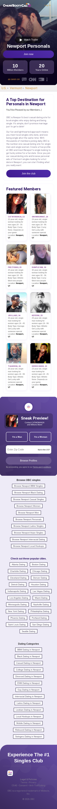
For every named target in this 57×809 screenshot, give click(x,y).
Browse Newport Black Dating (28, 492)
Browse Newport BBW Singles (28, 486)
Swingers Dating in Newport (28, 736)
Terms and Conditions (42, 467)
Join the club (28, 173)
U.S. (4, 88)
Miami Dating (41, 598)
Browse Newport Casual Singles (28, 499)
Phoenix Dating (17, 618)
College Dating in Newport (28, 669)
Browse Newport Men (28, 512)
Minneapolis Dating (17, 604)
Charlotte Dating (18, 571)
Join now (28, 54)
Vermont (16, 88)
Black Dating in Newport (28, 656)
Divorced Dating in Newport (28, 676)
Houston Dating (38, 584)
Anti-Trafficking (37, 785)
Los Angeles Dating (19, 598)
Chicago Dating (39, 571)
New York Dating (16, 611)
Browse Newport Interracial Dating (28, 539)
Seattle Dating (28, 631)
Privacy (32, 782)
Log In (48, 5)
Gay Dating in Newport (28, 690)
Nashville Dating (41, 604)
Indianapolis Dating (17, 591)
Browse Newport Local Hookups (28, 546)
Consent (23, 785)
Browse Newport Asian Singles (28, 532)
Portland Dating (39, 618)
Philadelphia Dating (40, 611)
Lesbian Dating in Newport (28, 710)
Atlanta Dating (18, 564)
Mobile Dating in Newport (28, 723)
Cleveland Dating (18, 578)
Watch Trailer (30, 39)
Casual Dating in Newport (28, 663)
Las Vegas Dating (41, 591)
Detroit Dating (17, 584)
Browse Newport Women (28, 506)
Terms (24, 782)
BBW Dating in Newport (28, 649)
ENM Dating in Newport (28, 683)
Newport (31, 88)
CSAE (14, 785)
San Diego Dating (40, 624)
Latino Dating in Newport (28, 703)
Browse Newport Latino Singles (28, 526)
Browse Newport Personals (28, 519)
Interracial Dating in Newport (28, 696)
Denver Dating (40, 578)
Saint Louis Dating (17, 624)
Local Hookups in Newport (28, 716)
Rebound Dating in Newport (28, 730)
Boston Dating (38, 564)
